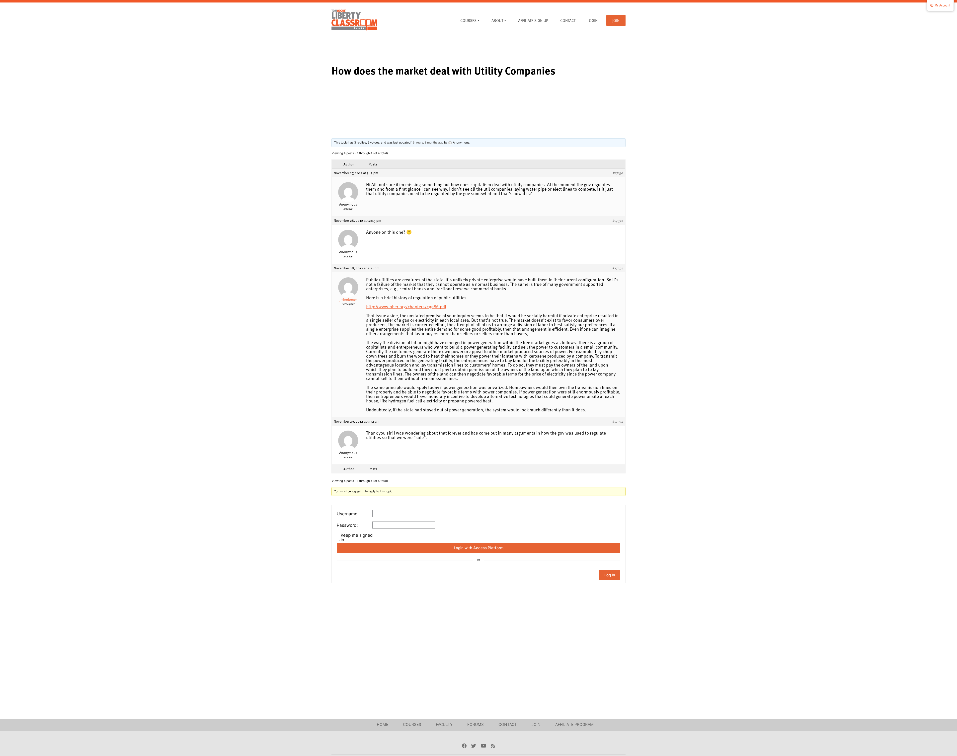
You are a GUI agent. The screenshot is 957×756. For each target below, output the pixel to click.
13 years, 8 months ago (427, 142)
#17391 (618, 173)
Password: (347, 525)
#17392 (617, 220)
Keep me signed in (357, 537)
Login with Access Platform (478, 547)
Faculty (444, 724)
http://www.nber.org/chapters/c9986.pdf (406, 306)
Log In (609, 575)
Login (592, 20)
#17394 (617, 421)
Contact (567, 20)
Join (616, 20)
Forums (475, 724)
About (497, 20)
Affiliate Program (574, 724)
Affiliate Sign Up (533, 20)
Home (382, 724)
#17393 (618, 268)
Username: (348, 514)
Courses (468, 20)
